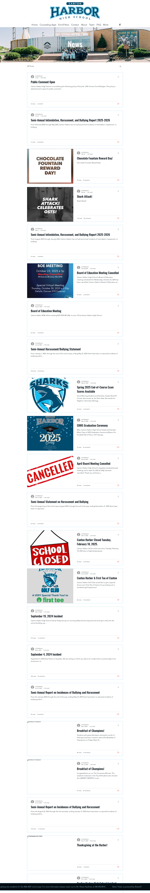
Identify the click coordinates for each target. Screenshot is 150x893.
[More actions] (119, 76)
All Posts (30, 66)
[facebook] (120, 24)
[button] (92, 24)
